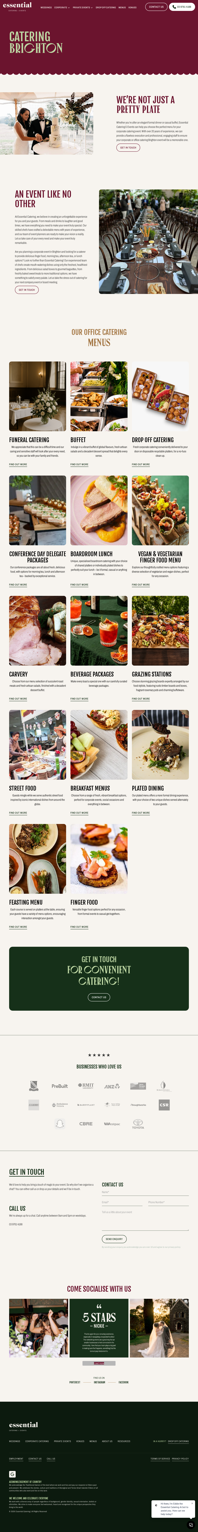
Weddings (46, 7)
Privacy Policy (180, 1458)
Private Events (81, 7)
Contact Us (156, 6)
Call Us (51, 1458)
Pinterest (74, 1382)
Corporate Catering (37, 1441)
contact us (99, 997)
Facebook (124, 1382)
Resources (124, 1441)
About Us (107, 1441)
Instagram (99, 1382)
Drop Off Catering (178, 1441)
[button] (62, 7)
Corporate (60, 7)
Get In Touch (128, 147)
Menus (122, 7)
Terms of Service (160, 1458)
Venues (132, 7)
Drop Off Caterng (106, 7)
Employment (16, 1458)
